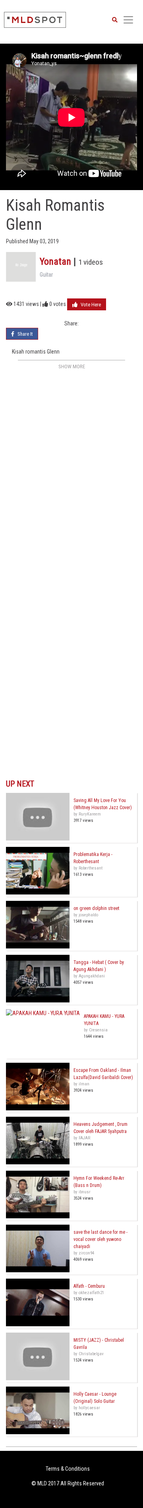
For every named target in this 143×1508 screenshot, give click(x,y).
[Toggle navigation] (128, 19)
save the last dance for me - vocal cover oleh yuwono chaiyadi (100, 1239)
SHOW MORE (71, 366)
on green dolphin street (96, 908)
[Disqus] (71, 471)
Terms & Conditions (68, 1469)
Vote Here (90, 305)
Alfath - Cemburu (89, 1286)
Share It (24, 334)
